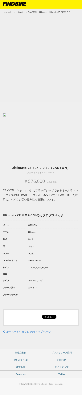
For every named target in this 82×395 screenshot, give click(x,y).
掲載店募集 (20, 352)
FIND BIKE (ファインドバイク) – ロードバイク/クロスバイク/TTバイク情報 (14, 4)
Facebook (20, 374)
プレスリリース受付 (61, 352)
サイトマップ (61, 367)
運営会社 (20, 367)
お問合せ (61, 359)
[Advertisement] (41, 57)
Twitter (61, 374)
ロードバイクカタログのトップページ (28, 331)
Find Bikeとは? (20, 359)
